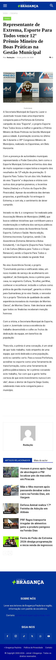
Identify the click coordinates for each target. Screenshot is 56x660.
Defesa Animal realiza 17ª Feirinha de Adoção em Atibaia (35, 508)
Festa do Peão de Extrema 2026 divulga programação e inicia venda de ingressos (36, 542)
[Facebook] (13, 65)
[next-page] (10, 553)
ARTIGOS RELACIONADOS (17, 460)
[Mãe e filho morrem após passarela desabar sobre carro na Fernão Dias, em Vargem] (11, 490)
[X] (20, 65)
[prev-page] (5, 553)
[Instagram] (16, 636)
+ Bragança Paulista (12, 648)
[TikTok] (24, 636)
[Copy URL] (6, 65)
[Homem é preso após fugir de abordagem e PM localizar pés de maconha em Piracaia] (11, 472)
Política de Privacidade (33, 648)
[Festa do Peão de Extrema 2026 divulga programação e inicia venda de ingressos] (11, 541)
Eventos (7, 545)
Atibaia (7, 476)
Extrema (14, 13)
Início (5, 13)
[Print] (42, 65)
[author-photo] (28, 440)
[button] (5, 6)
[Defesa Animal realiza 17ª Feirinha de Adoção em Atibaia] (11, 508)
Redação (10, 58)
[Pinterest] (28, 65)
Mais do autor (41, 460)
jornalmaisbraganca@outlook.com (32, 615)
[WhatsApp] (35, 65)
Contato (48, 648)
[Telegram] (49, 65)
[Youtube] (49, 636)
